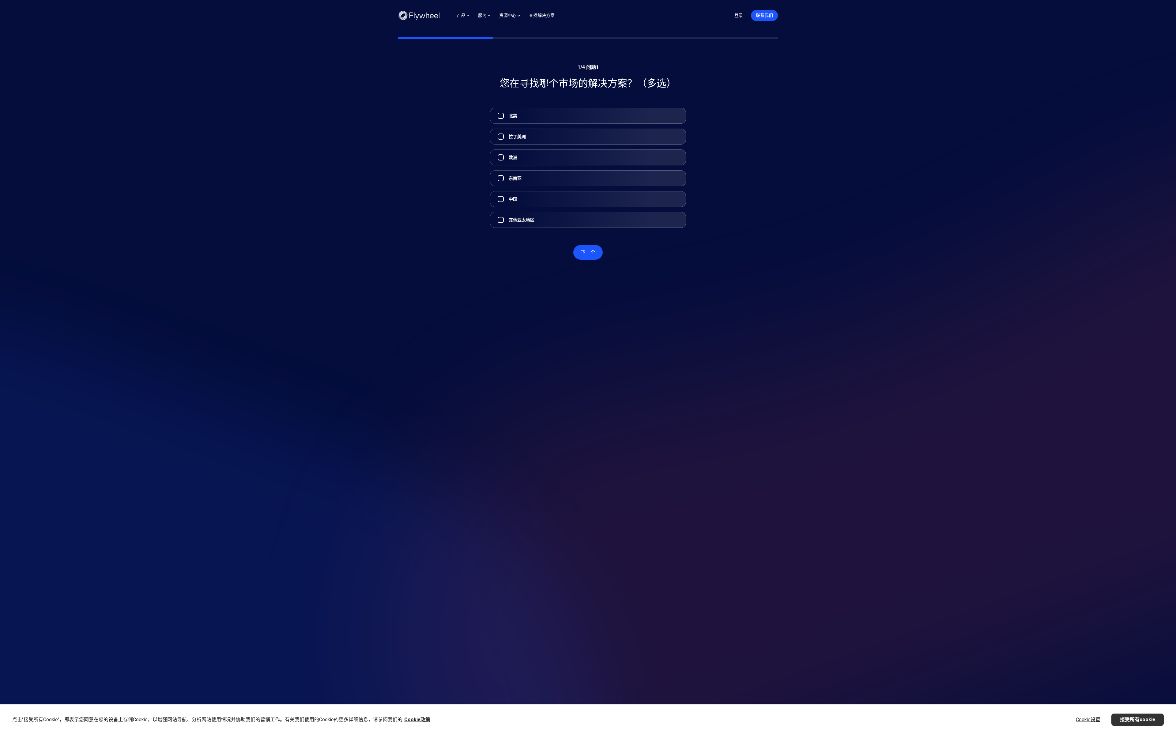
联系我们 (764, 15)
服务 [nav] (482, 15)
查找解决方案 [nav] (542, 15)
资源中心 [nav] (507, 15)
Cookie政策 (417, 719)
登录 (738, 15)
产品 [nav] (461, 15)
